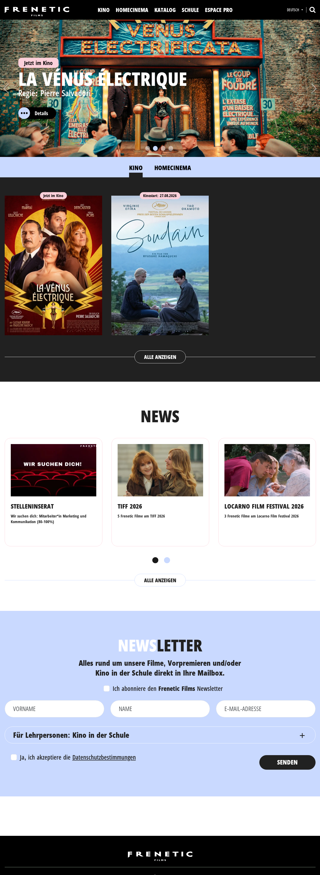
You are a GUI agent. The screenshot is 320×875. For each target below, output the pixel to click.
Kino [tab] (136, 167)
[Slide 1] (147, 148)
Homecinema (132, 10)
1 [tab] (154, 560)
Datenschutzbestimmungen (104, 757)
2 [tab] (166, 560)
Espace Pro (219, 10)
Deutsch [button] (293, 9)
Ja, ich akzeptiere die (78, 757)
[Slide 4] (170, 148)
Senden (287, 762)
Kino (104, 10)
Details (41, 113)
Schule (190, 10)
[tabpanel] (160, 274)
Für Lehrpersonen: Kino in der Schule (71, 735)
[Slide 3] (163, 148)
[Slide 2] (155, 148)
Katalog (165, 10)
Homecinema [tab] (172, 167)
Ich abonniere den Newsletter (168, 688)
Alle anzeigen (160, 356)
